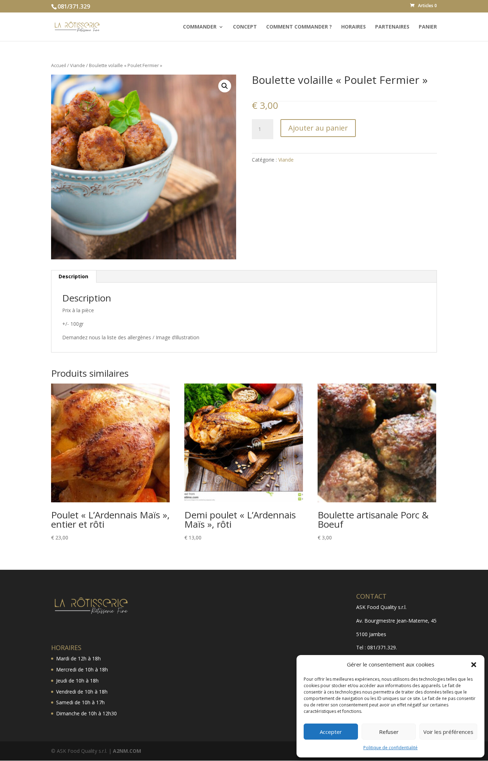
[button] (473, 664)
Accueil (58, 65)
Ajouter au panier (318, 128)
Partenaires (392, 27)
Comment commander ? (299, 27)
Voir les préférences (448, 731)
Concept (245, 27)
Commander (199, 27)
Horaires (353, 27)
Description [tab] (73, 276)
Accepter (331, 731)
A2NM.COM (127, 750)
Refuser (389, 731)
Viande (77, 65)
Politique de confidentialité (390, 748)
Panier (428, 27)
